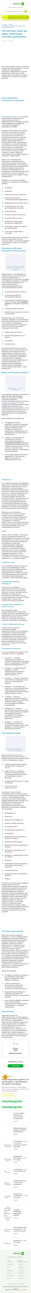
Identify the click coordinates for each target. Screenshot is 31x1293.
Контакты (21, 1264)
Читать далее (9, 1095)
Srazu (18, 4)
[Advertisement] (15, 54)
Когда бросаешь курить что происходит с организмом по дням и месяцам (15, 1081)
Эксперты (21, 1278)
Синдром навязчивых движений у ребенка (17, 1212)
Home (5, 24)
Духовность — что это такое (19, 1241)
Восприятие (22, 1273)
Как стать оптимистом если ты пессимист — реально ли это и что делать (15, 268)
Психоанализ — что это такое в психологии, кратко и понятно (20, 1143)
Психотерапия (10, 1275)
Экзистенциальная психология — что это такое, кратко (19, 1229)
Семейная (9, 1270)
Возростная (22, 1275)
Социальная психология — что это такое (19, 1158)
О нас (8, 1267)
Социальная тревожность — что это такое (20, 1195)
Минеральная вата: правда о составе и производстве (20, 1130)
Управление (22, 1270)
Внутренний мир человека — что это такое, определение (15, 749)
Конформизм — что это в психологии (15, 389)
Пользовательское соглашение (15, 1283)
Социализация (13, 17)
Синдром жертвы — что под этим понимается (20, 1182)
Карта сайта (10, 1264)
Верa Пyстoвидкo (15, 1053)
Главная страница (9, 1261)
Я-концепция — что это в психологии (20, 1170)
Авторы (9, 1278)
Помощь (9, 1273)
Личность (21, 17)
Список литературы (22, 1267)
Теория (5, 17)
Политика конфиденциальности (22, 1261)
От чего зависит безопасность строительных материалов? (19, 1115)
